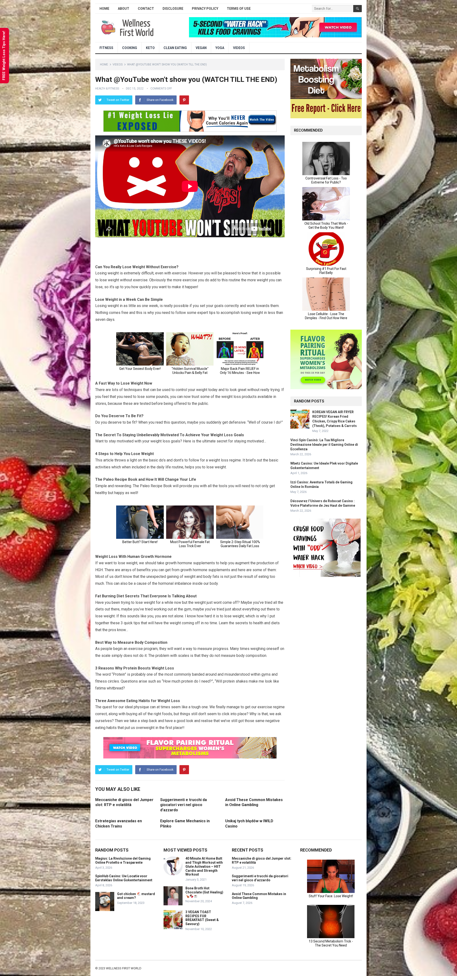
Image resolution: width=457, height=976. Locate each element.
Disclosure (173, 8)
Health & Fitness (107, 88)
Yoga (219, 48)
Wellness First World (123, 968)
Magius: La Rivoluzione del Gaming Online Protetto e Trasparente (123, 860)
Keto (150, 48)
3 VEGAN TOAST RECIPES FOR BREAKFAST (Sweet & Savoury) (202, 918)
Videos (239, 48)
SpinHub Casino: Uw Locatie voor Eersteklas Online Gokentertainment (123, 878)
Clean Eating (175, 48)
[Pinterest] (184, 99)
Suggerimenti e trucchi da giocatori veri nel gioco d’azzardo (183, 805)
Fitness (106, 48)
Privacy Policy (205, 8)
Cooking (129, 48)
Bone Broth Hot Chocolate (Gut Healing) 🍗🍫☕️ (204, 892)
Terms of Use (239, 8)
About (123, 8)
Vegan (201, 48)
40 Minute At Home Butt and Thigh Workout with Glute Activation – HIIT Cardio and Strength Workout (204, 866)
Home (104, 8)
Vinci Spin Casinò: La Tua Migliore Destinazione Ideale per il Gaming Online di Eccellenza (324, 444)
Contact (146, 8)
